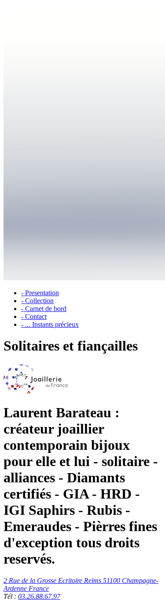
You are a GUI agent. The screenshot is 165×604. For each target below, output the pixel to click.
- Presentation (40, 293)
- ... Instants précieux (50, 324)
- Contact (34, 316)
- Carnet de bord (43, 308)
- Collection (37, 300)
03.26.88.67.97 (39, 596)
